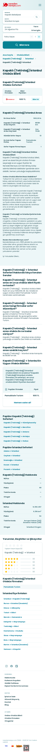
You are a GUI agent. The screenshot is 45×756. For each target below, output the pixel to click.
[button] (40, 5)
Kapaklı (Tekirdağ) (12, 59)
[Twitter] (17, 666)
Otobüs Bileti (23, 55)
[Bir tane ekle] (39, 37)
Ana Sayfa (8, 55)
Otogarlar (9, 721)
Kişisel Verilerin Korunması (16, 686)
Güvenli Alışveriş (12, 699)
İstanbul (29, 59)
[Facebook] (12, 666)
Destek (8, 702)
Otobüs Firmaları (12, 718)
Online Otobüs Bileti (13, 715)
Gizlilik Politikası (12, 683)
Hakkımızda (10, 678)
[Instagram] (7, 666)
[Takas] (36, 17)
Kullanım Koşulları (13, 680)
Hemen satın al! (22, 402)
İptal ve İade (10, 696)
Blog (7, 705)
